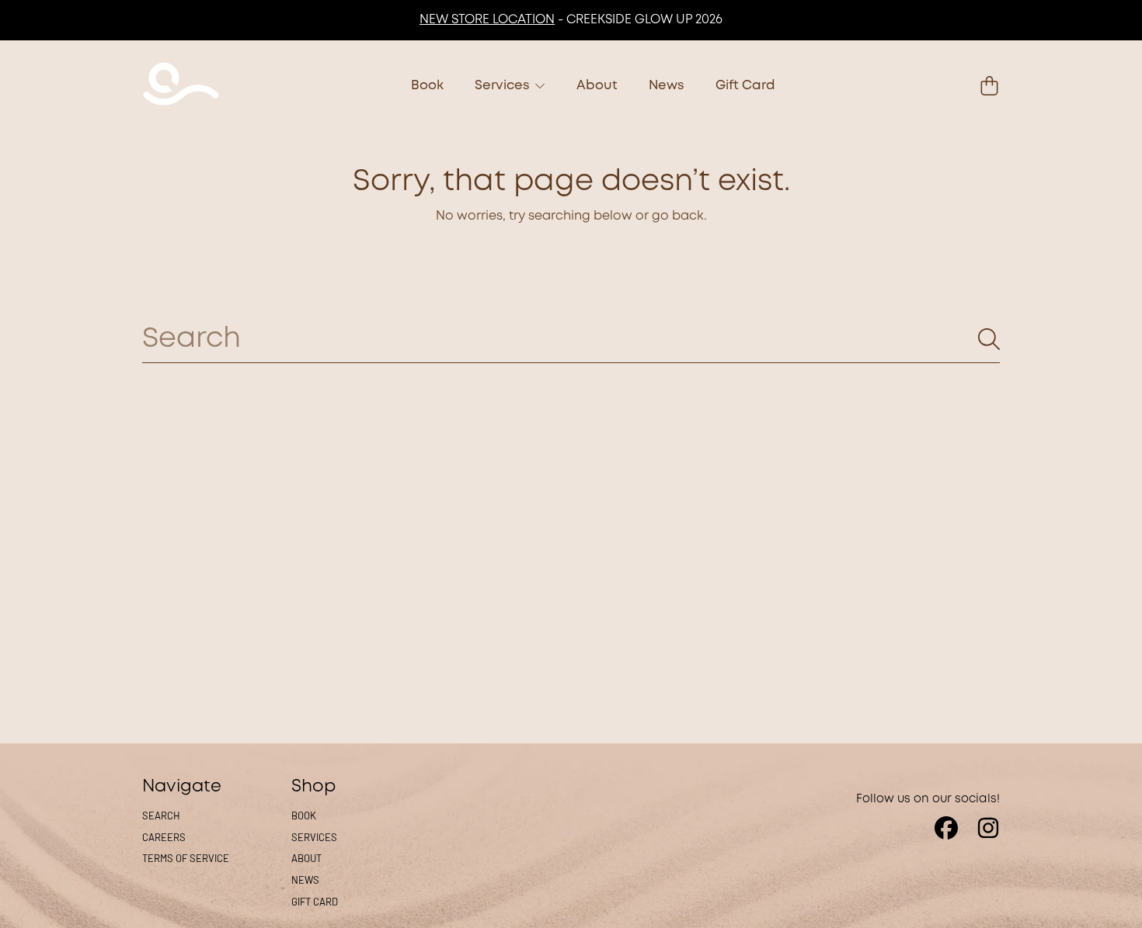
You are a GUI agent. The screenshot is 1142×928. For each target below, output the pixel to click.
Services (504, 86)
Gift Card (314, 901)
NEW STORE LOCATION (487, 20)
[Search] (989, 339)
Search (161, 815)
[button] (989, 86)
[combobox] (571, 339)
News (305, 880)
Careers (164, 837)
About (306, 858)
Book (303, 815)
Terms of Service (185, 858)
